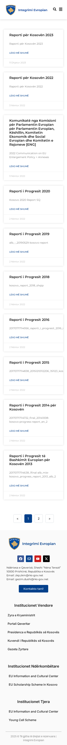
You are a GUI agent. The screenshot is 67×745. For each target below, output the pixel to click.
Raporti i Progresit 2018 (29, 277)
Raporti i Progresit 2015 (29, 363)
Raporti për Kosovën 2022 (31, 78)
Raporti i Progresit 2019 (29, 234)
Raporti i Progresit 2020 (29, 191)
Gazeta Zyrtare (18, 649)
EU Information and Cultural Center (33, 676)
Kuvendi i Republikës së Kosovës (31, 640)
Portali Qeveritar (19, 624)
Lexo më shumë (19, 52)
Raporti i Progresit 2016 (29, 320)
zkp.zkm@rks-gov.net (29, 575)
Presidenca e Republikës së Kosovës (33, 632)
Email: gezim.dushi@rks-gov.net (27, 579)
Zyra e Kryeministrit (21, 615)
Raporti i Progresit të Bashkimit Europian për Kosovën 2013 (29, 460)
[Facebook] (20, 558)
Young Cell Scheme (22, 720)
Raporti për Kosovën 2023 (31, 35)
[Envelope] (29, 558)
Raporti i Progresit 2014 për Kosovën (32, 407)
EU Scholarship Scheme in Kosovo (33, 684)
